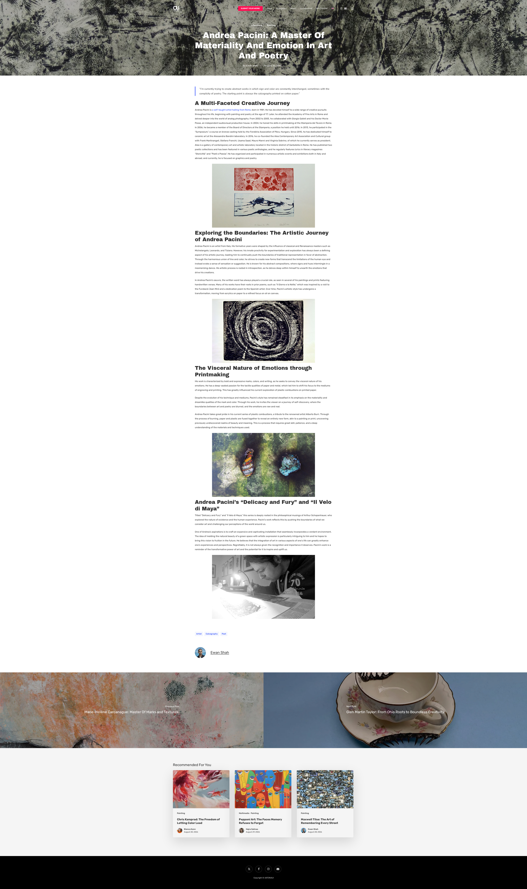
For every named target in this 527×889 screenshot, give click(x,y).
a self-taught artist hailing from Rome (231, 110)
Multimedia (244, 813)
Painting (271, 25)
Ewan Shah (252, 65)
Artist (199, 634)
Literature (256, 25)
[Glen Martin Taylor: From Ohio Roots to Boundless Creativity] (395, 710)
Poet (224, 634)
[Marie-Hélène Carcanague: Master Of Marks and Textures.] (132, 710)
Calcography (212, 634)
